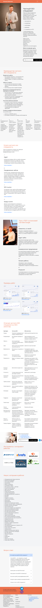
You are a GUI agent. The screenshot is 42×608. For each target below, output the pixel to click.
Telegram (32, 599)
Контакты (17, 603)
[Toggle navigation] (37, 1)
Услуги (16, 599)
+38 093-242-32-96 (24, 435)
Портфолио (17, 601)
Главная (17, 597)
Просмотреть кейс (7, 299)
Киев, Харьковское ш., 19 (26, 437)
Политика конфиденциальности (19, 606)
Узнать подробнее (8, 165)
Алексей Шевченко (8, 1)
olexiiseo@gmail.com (25, 436)
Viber (31, 600)
